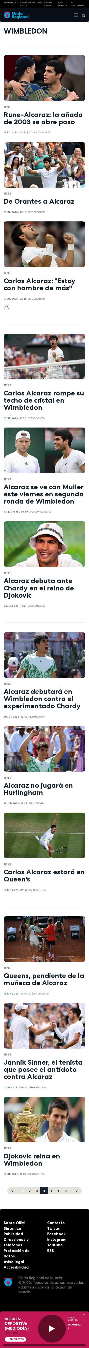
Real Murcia (62, 4)
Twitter (54, 1228)
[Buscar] (82, 15)
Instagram (57, 1239)
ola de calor (48, 4)
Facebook (56, 1233)
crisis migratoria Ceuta (31, 4)
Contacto (56, 1222)
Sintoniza (12, 1228)
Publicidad (13, 1233)
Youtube (55, 1245)
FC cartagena (77, 4)
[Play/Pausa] (52, 1329)
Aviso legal (14, 1261)
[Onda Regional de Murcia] (16, 15)
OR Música (74, 1324)
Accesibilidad (16, 1267)
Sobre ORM (14, 1222)
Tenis (7, 107)
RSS (50, 1250)
